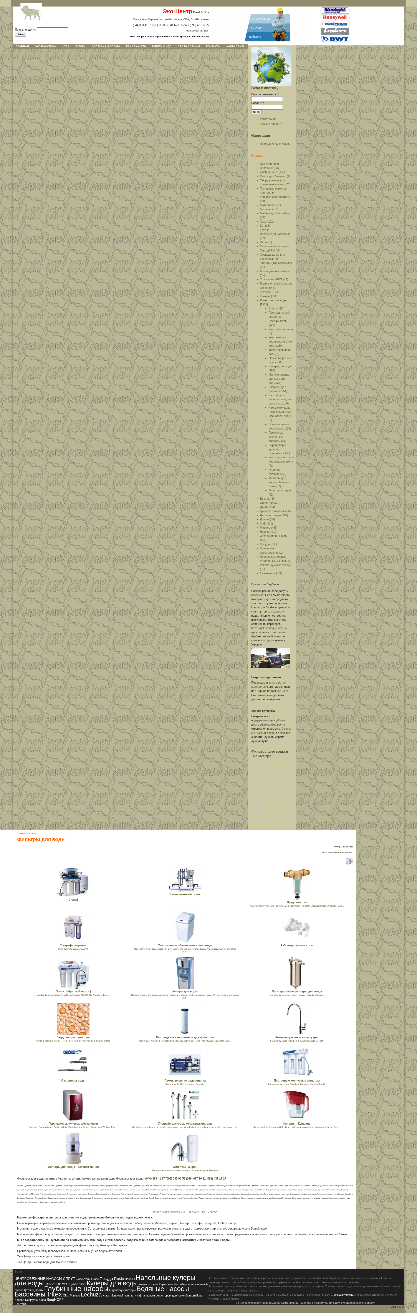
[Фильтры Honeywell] (335, 19)
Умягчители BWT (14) (274, 279)
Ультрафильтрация (73, 945)
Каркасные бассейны (173, 1284)
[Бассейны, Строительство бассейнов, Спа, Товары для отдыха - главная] (259, 40)
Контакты (213, 46)
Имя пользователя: (265, 94)
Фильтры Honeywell (259, 906)
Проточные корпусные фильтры (297, 1080)
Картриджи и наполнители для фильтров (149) (280, 399)
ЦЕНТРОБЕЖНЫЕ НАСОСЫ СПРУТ (45, 1279)
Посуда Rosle (112, 1278)
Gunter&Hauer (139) (272, 172)
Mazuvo (75, 1295)
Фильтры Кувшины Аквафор (299, 1127)
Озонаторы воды (73, 1080)
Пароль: (257, 103)
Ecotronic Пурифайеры (40, 1127)
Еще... (341, 906)
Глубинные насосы (76, 1288)
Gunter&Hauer (194, 1295)
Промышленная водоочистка (185, 1080)
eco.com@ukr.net (344, 1294)
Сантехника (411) (271, 573)
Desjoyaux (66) (269, 163)
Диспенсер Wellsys (100, 1127)
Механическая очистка (98, 1041)
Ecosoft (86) (267, 498)
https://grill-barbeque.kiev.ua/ (269, 628)
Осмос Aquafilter (61, 995)
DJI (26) (265, 225)
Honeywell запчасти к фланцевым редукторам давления (148, 1295)
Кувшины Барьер (324, 1127)
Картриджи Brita (192, 1041)
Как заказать (136, 46)
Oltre (66, 1295)
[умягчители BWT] (335, 42)
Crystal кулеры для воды (225, 995)
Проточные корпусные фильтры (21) (277, 437)
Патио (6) (266, 242)
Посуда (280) (268, 544)
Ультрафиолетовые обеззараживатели (185, 1123)
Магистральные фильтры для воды (297, 991)
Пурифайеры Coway (78, 1127)
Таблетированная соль (297, 945)
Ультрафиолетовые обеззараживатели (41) (281, 461)
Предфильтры (297, 902)
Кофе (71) (266, 523)
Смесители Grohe (87, 1279)
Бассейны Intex (38, 1294)
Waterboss (212, 949)
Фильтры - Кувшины (297, 1123)
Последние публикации (275, 143)
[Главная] (27, 13)
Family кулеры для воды (199, 995)
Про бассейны (189, 46)
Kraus (106, 1295)
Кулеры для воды (185, 991)
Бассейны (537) (270, 168)
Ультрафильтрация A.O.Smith (73, 949)
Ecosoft (19, 1299)
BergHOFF (55, 1299)
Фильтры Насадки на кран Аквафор (199, 1170)
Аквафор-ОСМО (79, 995)
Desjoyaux (31, 1299)
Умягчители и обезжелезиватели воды (185, 945)
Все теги (20, 1304)
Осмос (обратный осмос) (73, 991)
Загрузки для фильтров (73, 1037)
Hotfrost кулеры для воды (144, 995)
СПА (66, 46)
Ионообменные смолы (74, 1041)
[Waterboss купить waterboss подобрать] (335, 26)
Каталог (258, 155)
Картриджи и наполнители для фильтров (185, 1037)
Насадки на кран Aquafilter (166, 1170)
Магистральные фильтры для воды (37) (279, 378)
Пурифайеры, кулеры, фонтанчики (73, 1123)
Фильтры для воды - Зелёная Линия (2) (279, 482)
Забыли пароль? (271, 123)
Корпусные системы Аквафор (283, 1084)
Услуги (80, 46)
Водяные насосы (162, 1289)
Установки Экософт (195, 1084)
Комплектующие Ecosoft (310, 1041)
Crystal (73, 899)
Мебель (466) (268, 527)
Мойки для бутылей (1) (275, 176)
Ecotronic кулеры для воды (172, 995)
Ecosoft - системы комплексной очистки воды (181, 949)
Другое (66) (267, 519)
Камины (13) (268, 296)
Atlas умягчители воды (145, 949)
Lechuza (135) (269, 292)
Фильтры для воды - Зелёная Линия (73, 1166)
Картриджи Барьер (172, 1041)
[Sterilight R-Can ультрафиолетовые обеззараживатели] (335, 13)
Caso (42, 1299)
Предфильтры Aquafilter (298, 906)
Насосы (130, 1279)
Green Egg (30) (269, 502)
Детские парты (33, 1290)
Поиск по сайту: (26, 29)
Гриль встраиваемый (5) (275, 511)
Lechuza (91, 1294)
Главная (22, 46)
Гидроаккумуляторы (122, 1290)
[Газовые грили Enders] (335, 34)
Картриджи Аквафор (150, 1041)
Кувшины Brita (260, 1127)
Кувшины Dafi (276, 1127)
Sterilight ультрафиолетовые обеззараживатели (157, 1127)
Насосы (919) (268, 531)
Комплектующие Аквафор (283, 1041)
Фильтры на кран (185, 1166)
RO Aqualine (95, 995)
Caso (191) (267, 221)
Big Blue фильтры (279, 995)
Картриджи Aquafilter (212, 1041)
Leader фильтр (44, 995)
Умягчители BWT (227, 949)
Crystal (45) (276, 308)
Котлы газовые (148, 1284)
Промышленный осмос (185, 894)
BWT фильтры (278, 906)
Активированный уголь (48, 1041)
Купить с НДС (162, 46)
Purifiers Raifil (60, 1127)
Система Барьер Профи (313, 1084)
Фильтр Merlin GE (174, 1084)
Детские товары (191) (274, 515)
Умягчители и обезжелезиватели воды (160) (281, 341)
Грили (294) (267, 507)
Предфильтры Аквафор (324, 906)
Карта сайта (236, 46)
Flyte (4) (265, 229)
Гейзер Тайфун (297, 995)
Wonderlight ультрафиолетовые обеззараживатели (211, 1127)
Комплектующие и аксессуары (296, 1037)
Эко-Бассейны (46, 46)
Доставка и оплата (106, 46)
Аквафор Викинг (315, 995)
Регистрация (268, 119)
